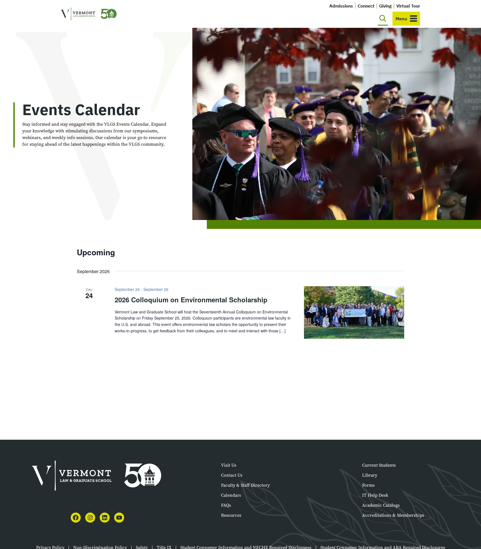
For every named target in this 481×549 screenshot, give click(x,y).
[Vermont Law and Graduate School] (89, 14)
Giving (385, 6)
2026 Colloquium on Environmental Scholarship (191, 299)
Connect (366, 6)
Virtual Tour (408, 6)
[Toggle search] (383, 19)
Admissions (341, 6)
